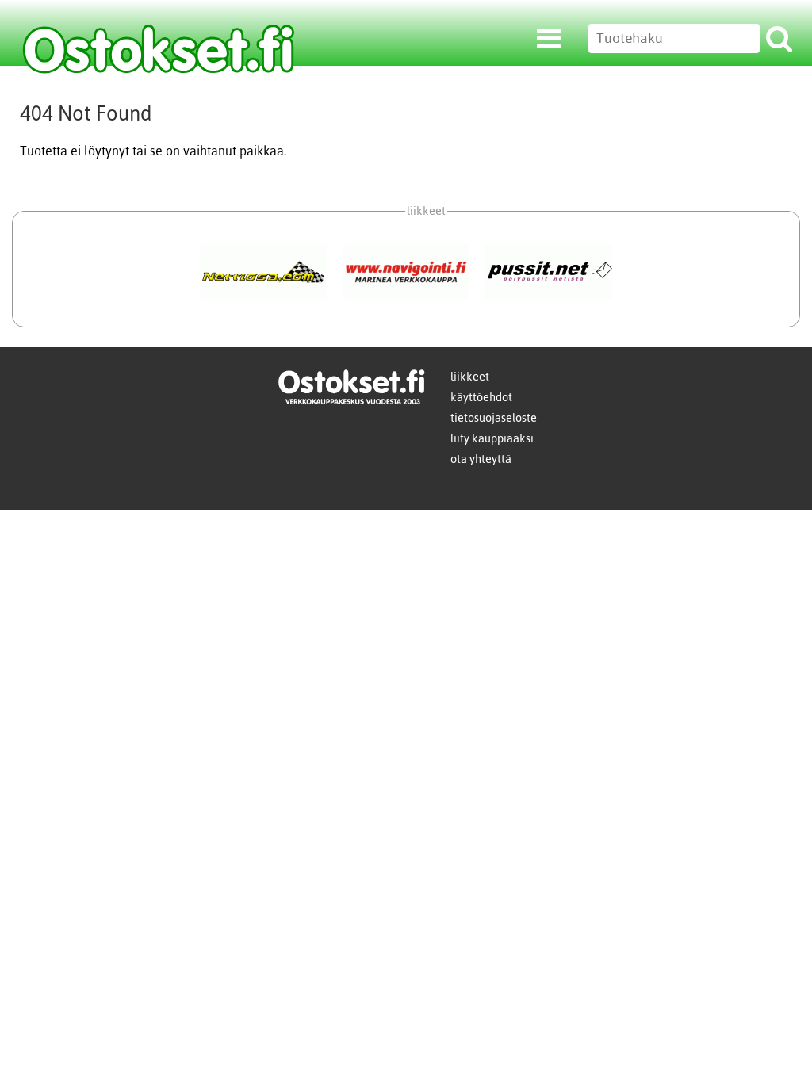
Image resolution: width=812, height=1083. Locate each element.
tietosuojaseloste (493, 417)
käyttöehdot (481, 397)
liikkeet (469, 376)
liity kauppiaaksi (492, 438)
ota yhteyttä (480, 459)
